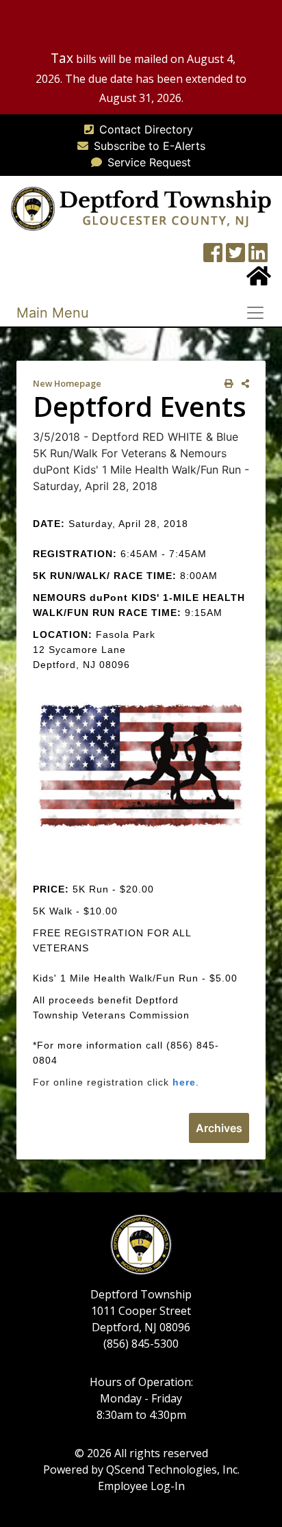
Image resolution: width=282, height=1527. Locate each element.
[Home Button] (258, 280)
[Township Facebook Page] (212, 257)
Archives (219, 1128)
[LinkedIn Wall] (258, 257)
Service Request (149, 162)
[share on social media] (242, 383)
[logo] (141, 207)
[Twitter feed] (235, 257)
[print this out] (226, 383)
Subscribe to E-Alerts (149, 146)
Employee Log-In (141, 1485)
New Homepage (67, 383)
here (184, 1082)
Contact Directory (146, 129)
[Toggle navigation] (259, 313)
